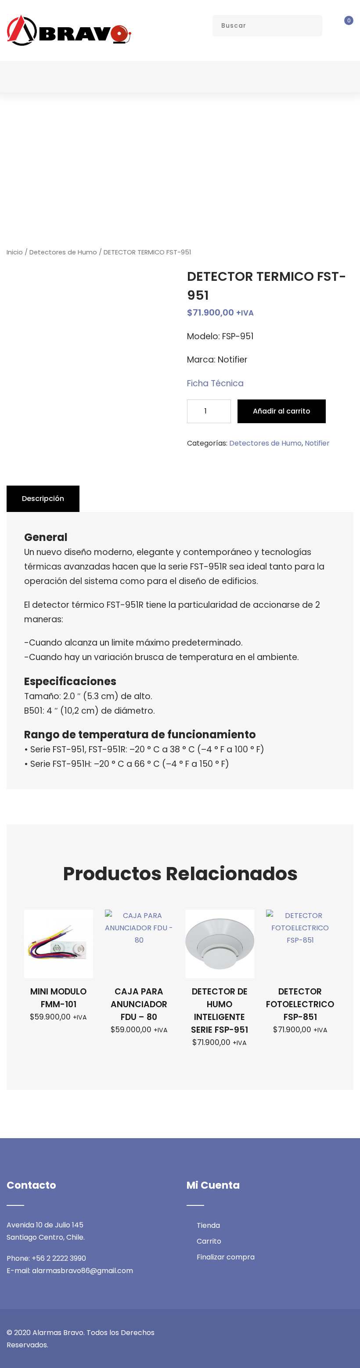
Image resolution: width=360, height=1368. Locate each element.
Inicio (15, 252)
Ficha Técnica (215, 383)
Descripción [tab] (43, 498)
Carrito (209, 1241)
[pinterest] (350, 1333)
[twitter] (302, 1333)
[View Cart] (342, 26)
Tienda (208, 1225)
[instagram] (318, 1333)
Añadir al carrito (281, 411)
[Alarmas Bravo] (69, 30)
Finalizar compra (226, 1257)
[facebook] (285, 1333)
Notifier (317, 443)
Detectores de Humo (63, 252)
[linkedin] (334, 1333)
